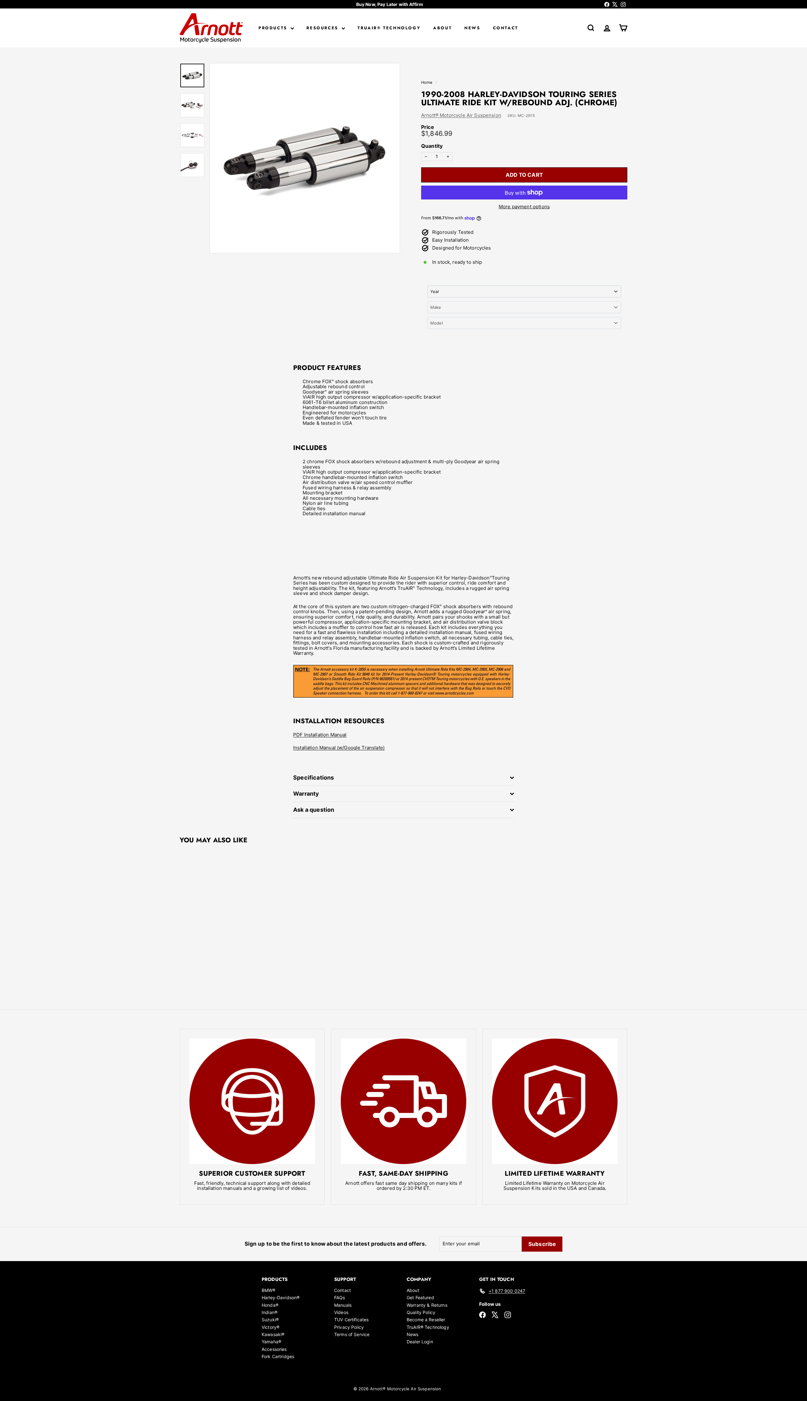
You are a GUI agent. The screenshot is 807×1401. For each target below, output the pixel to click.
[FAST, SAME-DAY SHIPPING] (403, 1101)
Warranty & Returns (427, 1305)
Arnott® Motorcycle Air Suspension (461, 115)
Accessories (274, 1349)
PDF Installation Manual (319, 735)
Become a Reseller (426, 1319)
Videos (341, 1312)
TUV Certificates (351, 1319)
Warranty (306, 793)
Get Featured (420, 1297)
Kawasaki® (273, 1334)
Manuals (342, 1305)
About (442, 28)
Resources (323, 28)
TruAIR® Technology (389, 28)
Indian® (269, 1312)
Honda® (270, 1305)
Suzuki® (270, 1319)
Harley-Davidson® (280, 1297)
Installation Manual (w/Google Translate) (339, 748)
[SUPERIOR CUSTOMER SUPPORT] (252, 1101)
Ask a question (313, 809)
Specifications (313, 777)
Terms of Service (351, 1334)
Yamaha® (271, 1341)
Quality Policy (421, 1312)
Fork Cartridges (278, 1356)
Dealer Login (420, 1341)
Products (273, 28)
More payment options (524, 207)
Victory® (270, 1327)
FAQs (339, 1297)
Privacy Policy (349, 1327)
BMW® (269, 1290)
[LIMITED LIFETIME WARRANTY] (555, 1101)
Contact (505, 28)
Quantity (432, 146)
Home (427, 82)
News (472, 28)
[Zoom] (305, 158)
